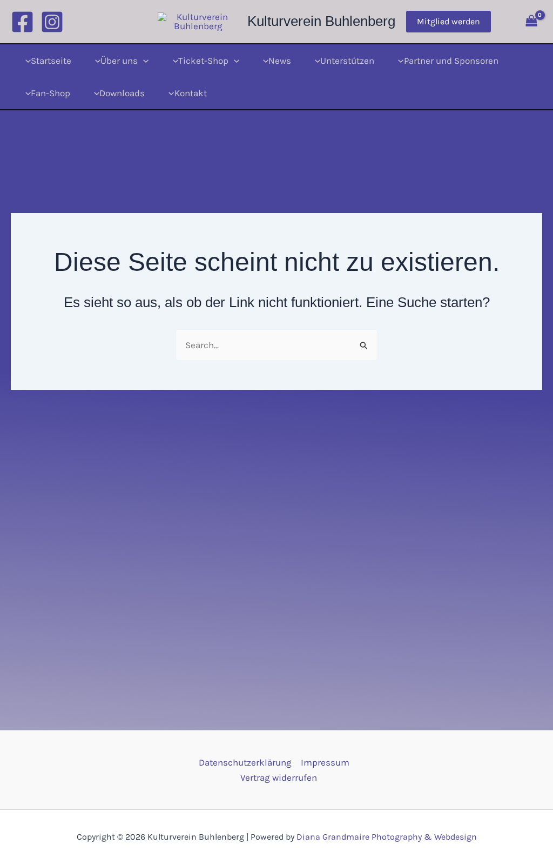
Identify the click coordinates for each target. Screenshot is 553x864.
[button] (448, 21)
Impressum (325, 762)
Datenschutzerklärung (245, 762)
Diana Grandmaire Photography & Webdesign (386, 837)
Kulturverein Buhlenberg (321, 21)
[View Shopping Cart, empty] (531, 21)
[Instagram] (52, 22)
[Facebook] (22, 22)
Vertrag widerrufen (278, 777)
